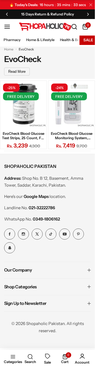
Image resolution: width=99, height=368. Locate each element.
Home (8, 49)
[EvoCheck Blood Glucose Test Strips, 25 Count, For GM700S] (23, 104)
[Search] (74, 26)
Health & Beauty (73, 39)
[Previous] (7, 14)
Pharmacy (12, 39)
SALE (88, 39)
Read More (17, 71)
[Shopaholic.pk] (45, 27)
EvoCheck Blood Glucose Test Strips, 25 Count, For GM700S (23, 135)
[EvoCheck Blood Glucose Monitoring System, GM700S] (71, 104)
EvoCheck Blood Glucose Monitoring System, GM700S (71, 135)
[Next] (88, 14)
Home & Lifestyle (40, 39)
